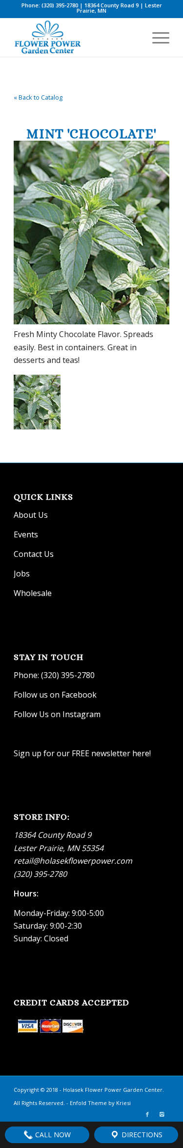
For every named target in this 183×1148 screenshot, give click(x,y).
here (140, 753)
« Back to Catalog (38, 97)
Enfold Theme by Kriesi (100, 1102)
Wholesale (33, 593)
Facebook (79, 694)
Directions (141, 1134)
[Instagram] (162, 1114)
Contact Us (34, 554)
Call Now (52, 1134)
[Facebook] (147, 1114)
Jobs (22, 573)
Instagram (82, 714)
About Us (31, 515)
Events (26, 534)
